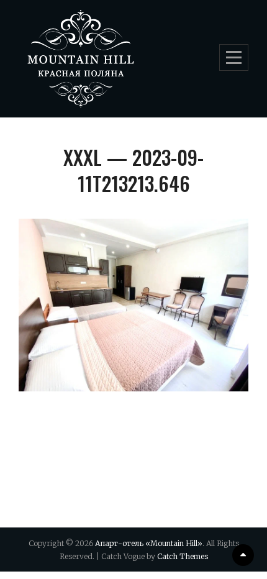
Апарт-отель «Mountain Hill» (148, 543)
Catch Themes (182, 556)
